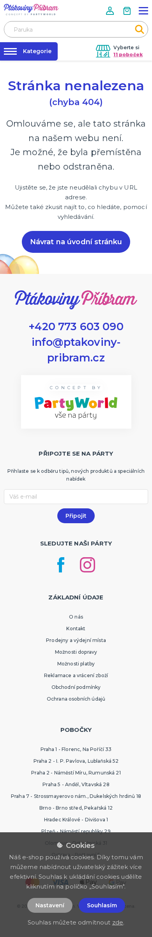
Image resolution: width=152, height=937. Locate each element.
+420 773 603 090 (76, 326)
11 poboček (128, 54)
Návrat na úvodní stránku (76, 242)
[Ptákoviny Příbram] (31, 9)
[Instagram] (87, 564)
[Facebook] (60, 564)
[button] (110, 11)
